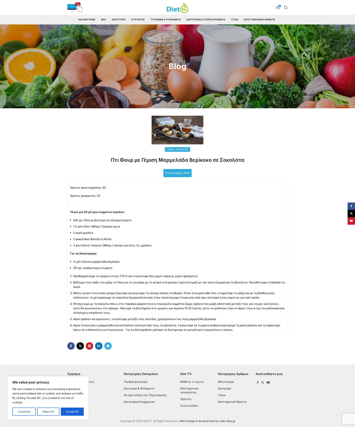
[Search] (286, 7)
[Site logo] (177, 7)
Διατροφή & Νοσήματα (139, 388)
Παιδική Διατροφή (135, 382)
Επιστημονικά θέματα (232, 401)
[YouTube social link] (268, 382)
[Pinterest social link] (89, 346)
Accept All (72, 411)
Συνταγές (182, 149)
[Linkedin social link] (98, 346)
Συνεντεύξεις (189, 405)
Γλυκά (170, 149)
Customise (24, 411)
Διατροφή (224, 388)
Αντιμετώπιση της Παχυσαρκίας (145, 395)
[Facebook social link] (71, 346)
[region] (48, 398)
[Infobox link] (74, 7)
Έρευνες (186, 399)
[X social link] (80, 346)
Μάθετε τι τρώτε (192, 382)
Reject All (48, 411)
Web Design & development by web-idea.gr (207, 421)
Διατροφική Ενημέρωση (139, 401)
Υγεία (222, 395)
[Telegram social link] (108, 346)
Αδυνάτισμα (226, 382)
